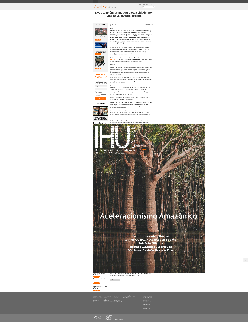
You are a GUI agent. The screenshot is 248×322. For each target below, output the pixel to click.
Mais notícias (115, 297)
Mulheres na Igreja (146, 308)
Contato (140, 1)
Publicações (120, 1)
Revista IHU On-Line (127, 299)
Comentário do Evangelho (147, 297)
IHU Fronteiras (106, 300)
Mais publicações (126, 297)
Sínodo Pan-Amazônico (147, 307)
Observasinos (105, 297)
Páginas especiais (116, 300)
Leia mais (96, 276)
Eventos (126, 1)
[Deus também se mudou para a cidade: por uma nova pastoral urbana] (117, 25)
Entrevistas (115, 299)
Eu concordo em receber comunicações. (101, 92)
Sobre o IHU (101, 1)
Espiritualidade (133, 1)
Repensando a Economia (108, 301)
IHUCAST (115, 303)
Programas (108, 1)
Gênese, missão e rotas (97, 297)
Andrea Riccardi (114, 59)
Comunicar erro (115, 279)
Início (96, 1)
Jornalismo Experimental (117, 301)
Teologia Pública (106, 299)
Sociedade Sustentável (107, 303)
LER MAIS (98, 39)
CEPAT (94, 301)
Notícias (114, 1)
